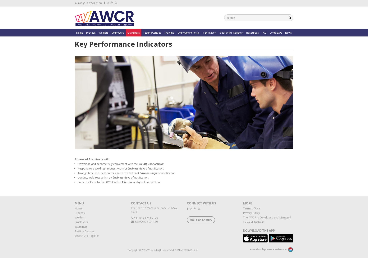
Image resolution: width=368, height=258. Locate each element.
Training (169, 32)
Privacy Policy (251, 213)
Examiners (133, 32)
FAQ (264, 32)
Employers (118, 32)
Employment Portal (189, 32)
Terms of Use (251, 208)
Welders (103, 32)
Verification (209, 32)
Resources (252, 32)
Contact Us (276, 32)
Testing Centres (152, 32)
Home (79, 32)
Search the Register (231, 32)
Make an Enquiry (201, 220)
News (288, 32)
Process (91, 32)
